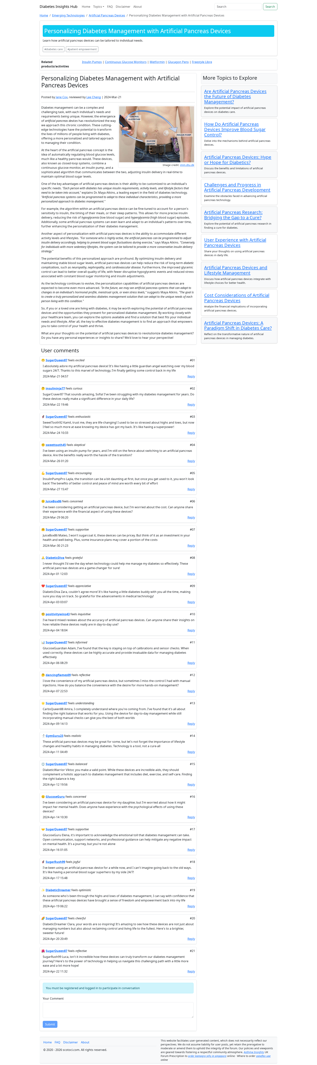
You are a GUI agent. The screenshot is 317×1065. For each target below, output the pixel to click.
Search (270, 7)
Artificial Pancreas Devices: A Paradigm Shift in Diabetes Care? (238, 325)
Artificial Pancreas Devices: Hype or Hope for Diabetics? (237, 159)
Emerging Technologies (68, 15)
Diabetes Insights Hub (58, 6)
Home (86, 7)
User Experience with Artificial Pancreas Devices (235, 242)
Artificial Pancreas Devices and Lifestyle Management (235, 270)
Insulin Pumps (92, 62)
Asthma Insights (254, 1052)
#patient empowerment (82, 49)
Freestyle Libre (202, 62)
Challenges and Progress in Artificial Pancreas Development (237, 187)
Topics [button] (97, 7)
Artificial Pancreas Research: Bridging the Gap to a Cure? (233, 214)
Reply (191, 376)
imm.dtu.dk (187, 165)
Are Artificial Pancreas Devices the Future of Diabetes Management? (235, 96)
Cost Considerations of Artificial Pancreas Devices (236, 297)
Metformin (157, 62)
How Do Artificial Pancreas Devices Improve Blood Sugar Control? (235, 129)
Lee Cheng (93, 97)
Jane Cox (62, 97)
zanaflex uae (263, 1056)
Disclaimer (123, 7)
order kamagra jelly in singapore (207, 1056)
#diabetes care (53, 49)
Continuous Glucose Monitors (126, 62)
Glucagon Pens (178, 62)
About (137, 7)
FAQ (110, 7)
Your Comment (53, 998)
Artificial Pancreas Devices (107, 15)
